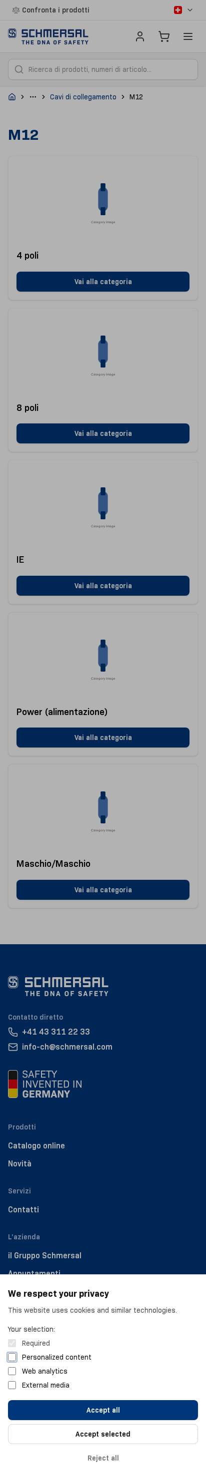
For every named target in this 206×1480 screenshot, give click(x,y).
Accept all (103, 1410)
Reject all (103, 1458)
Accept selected (103, 1434)
